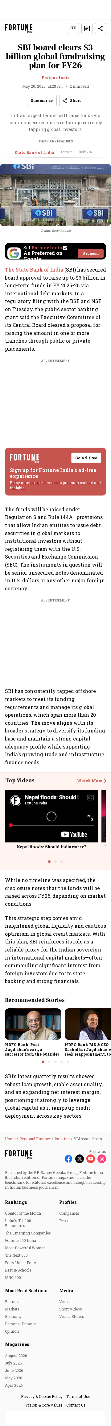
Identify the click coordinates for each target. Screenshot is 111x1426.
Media (66, 1290)
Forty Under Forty (20, 1262)
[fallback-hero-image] (33, 1024)
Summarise (42, 100)
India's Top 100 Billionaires (18, 1223)
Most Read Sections (26, 1290)
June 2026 (14, 1370)
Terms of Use (78, 1396)
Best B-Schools (18, 1270)
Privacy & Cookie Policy (42, 1396)
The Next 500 (16, 1255)
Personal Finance (20, 1323)
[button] (86, 28)
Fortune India (56, 77)
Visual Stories (71, 1316)
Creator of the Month (23, 1213)
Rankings (16, 1202)
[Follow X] (79, 1158)
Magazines (17, 1344)
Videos (65, 1301)
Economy (13, 1316)
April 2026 (14, 1385)
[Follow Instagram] (101, 1158)
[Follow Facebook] (68, 1158)
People (64, 1220)
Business (13, 1301)
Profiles (67, 1202)
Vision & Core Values (44, 1405)
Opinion (12, 1331)
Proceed (91, 253)
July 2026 (13, 1363)
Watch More (89, 781)
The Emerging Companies (28, 1232)
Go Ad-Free (86, 457)
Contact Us (76, 1405)
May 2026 (13, 1377)
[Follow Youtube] (90, 1158)
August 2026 (16, 1355)
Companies (69, 1213)
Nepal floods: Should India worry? (51, 847)
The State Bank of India (34, 269)
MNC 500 (13, 1277)
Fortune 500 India (20, 1240)
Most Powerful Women (25, 1247)
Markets (12, 1308)
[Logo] (19, 28)
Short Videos (70, 1308)
